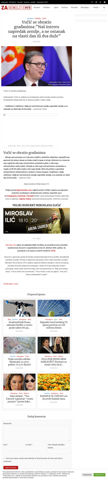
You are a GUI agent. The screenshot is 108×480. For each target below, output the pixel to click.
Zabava (60, 356)
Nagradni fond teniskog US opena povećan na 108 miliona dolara (54, 325)
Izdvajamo (22, 319)
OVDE (53, 250)
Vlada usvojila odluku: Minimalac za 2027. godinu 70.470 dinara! (19, 362)
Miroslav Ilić (11, 245)
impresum (4, 2)
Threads (29, 196)
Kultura (65, 7)
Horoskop (84, 7)
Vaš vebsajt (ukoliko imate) (56, 446)
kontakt (20, 2)
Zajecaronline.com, (24, 190)
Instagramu (12, 196)
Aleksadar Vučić (11, 284)
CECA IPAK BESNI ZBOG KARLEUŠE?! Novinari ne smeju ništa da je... (54, 362)
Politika (46, 7)
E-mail (29, 444)
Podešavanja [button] (87, 475)
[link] (36, 240)
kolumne (27, 2)
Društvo (37, 7)
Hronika (74, 7)
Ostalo (95, 7)
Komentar (7, 423)
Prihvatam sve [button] (99, 475)
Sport (56, 7)
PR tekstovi (12, 2)
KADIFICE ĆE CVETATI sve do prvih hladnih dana (54, 397)
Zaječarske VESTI (42, 2)
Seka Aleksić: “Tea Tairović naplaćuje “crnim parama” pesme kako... (19, 399)
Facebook (22, 196)
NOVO (28, 7)
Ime (5, 444)
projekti (33, 2)
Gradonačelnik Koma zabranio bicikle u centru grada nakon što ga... (19, 325)
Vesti (44, 18)
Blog (9, 319)
